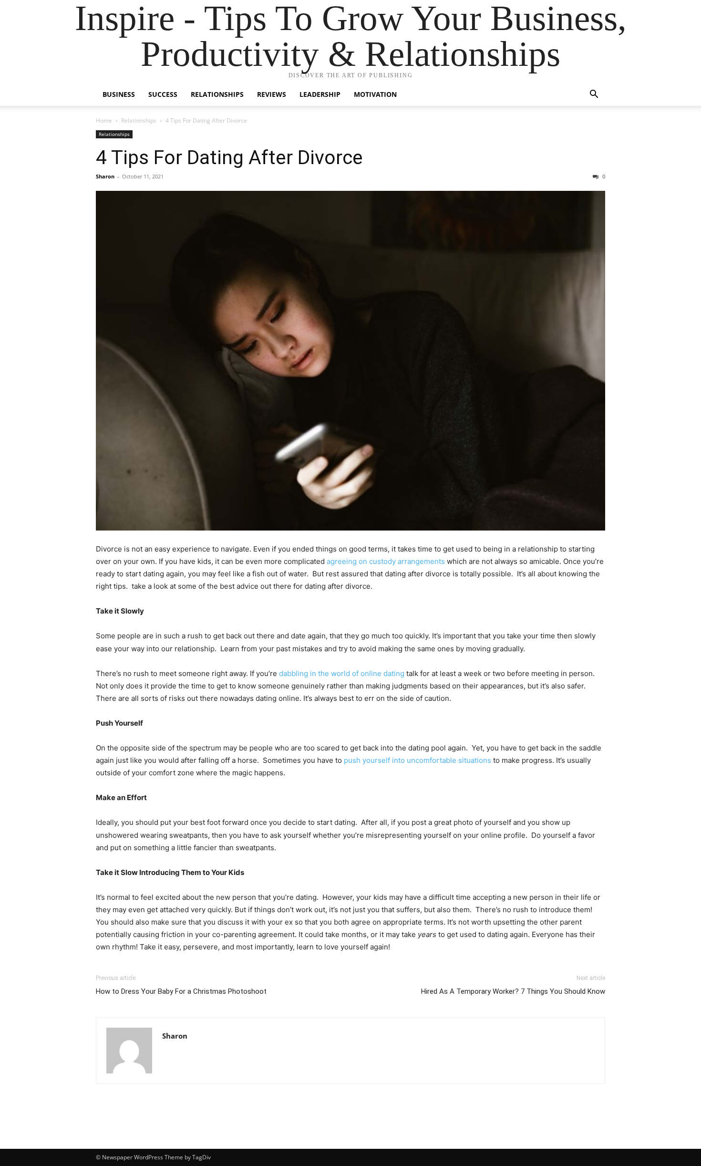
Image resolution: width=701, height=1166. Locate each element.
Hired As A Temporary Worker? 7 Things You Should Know (513, 991)
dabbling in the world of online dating (341, 673)
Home (104, 120)
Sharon (105, 176)
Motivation (375, 94)
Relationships (217, 94)
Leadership (319, 94)
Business (119, 94)
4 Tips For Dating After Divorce (229, 157)
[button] (593, 95)
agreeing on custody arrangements (386, 561)
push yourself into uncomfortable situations (417, 760)
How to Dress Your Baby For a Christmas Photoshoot (181, 991)
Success (162, 94)
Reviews (271, 94)
